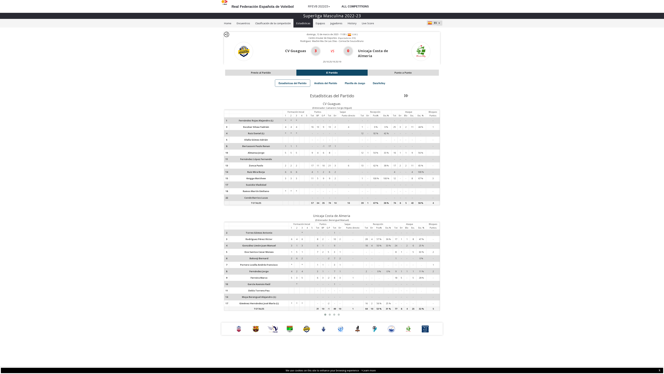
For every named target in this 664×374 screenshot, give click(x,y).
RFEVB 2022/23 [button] (318, 6)
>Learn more (368, 370)
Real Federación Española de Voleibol (263, 6)
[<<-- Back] (226, 34)
